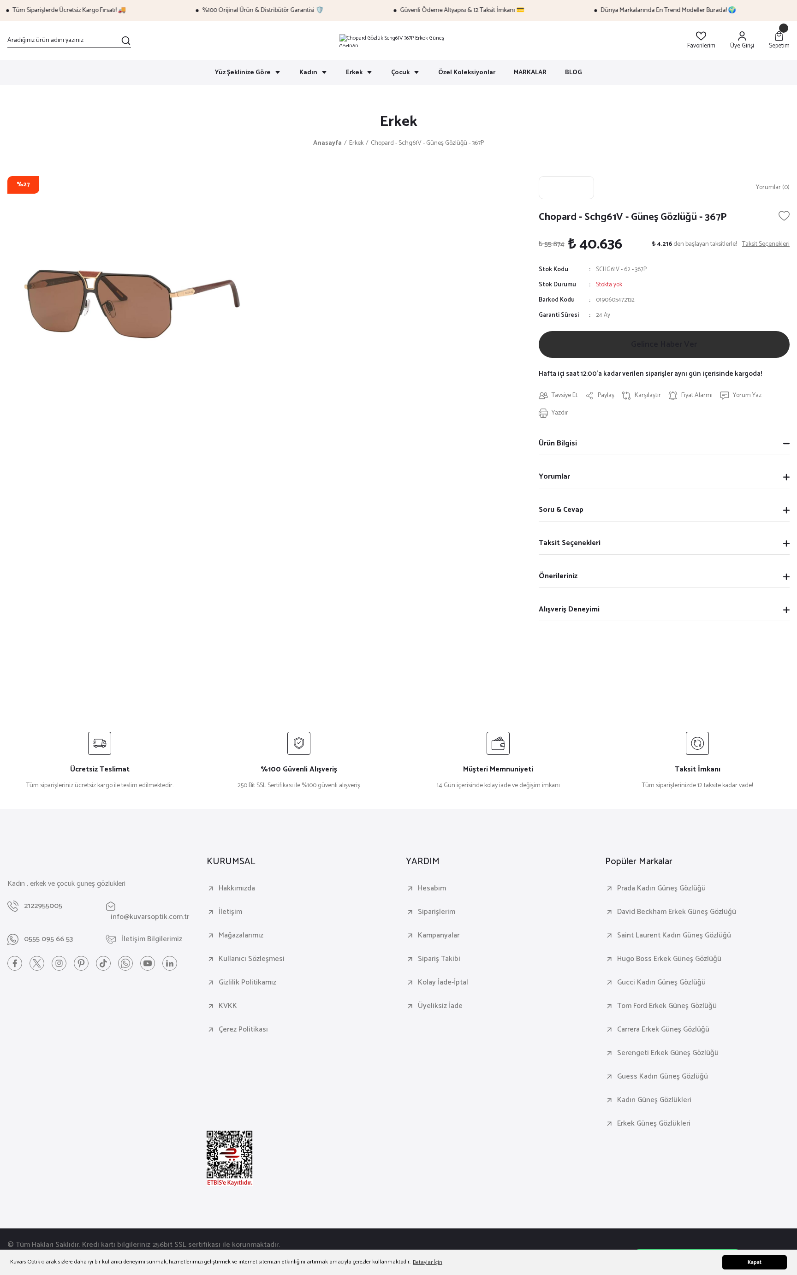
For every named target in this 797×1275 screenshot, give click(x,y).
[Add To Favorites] (784, 215)
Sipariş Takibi (439, 959)
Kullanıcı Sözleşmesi (252, 959)
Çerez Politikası (243, 1029)
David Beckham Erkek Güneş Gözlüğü (676, 912)
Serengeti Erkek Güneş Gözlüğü (668, 1053)
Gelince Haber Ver (664, 344)
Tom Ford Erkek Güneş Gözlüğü (667, 1006)
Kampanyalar (438, 935)
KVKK (228, 1006)
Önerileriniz (558, 576)
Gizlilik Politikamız (247, 982)
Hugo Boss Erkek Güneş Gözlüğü (669, 959)
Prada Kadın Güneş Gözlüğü (661, 888)
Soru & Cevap (561, 510)
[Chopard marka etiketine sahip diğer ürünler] (566, 187)
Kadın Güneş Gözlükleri (654, 1100)
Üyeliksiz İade (440, 1006)
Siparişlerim (436, 912)
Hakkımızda (237, 888)
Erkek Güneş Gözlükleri (653, 1123)
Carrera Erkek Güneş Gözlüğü (663, 1029)
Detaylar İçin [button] (427, 1262)
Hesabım (432, 888)
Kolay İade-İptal (443, 982)
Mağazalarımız (241, 935)
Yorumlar (554, 476)
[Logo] (398, 40)
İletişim (230, 912)
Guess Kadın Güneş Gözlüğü (662, 1076)
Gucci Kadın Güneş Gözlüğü (661, 982)
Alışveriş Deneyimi (569, 609)
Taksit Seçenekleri (570, 543)
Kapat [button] (754, 1262)
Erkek (398, 122)
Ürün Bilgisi (558, 443)
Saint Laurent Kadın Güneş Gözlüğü (674, 935)
